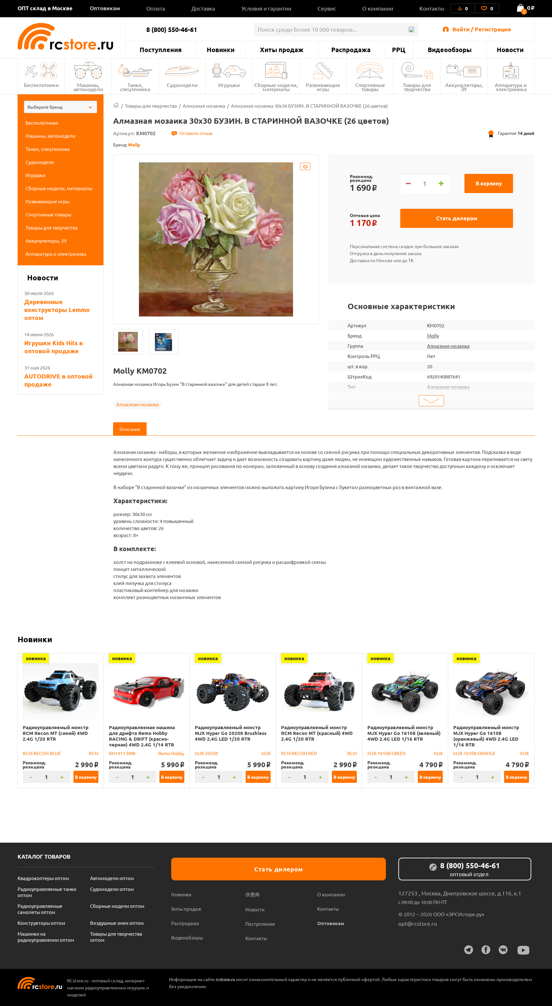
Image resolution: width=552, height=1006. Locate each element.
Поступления (161, 49)
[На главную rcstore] (71, 36)
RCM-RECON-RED (299, 753)
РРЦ (398, 49)
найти (411, 29)
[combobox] (60, 107)
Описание (129, 429)
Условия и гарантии (266, 8)
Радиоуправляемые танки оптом (47, 892)
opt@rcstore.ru (417, 923)
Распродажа (351, 49)
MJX (266, 753)
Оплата (155, 8)
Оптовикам (105, 8)
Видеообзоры (449, 49)
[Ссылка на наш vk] (503, 949)
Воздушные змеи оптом (117, 923)
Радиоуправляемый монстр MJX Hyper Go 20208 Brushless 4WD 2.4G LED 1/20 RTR (230, 733)
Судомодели (182, 85)
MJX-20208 (206, 753)
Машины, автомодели (88, 87)
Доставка (203, 8)
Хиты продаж (281, 49)
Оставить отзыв (196, 133)
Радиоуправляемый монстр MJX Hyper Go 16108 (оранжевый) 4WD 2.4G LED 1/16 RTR (486, 735)
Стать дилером (456, 218)
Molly (433, 335)
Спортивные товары (370, 87)
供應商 (252, 894)
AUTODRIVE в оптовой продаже (58, 380)
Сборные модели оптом (117, 906)
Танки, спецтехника (135, 87)
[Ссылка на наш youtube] (523, 950)
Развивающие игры (323, 87)
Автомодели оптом (112, 878)
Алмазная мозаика (137, 404)
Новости (510, 49)
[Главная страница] (116, 106)
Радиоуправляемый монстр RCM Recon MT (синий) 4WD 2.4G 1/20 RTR (55, 733)
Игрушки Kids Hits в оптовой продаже (53, 347)
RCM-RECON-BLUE (42, 753)
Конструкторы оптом (41, 923)
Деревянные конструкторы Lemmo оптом (57, 310)
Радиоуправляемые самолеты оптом (40, 909)
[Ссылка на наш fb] (485, 949)
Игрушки (229, 85)
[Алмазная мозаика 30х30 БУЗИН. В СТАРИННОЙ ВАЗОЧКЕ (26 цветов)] (128, 342)
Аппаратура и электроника (511, 87)
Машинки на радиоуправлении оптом (46, 937)
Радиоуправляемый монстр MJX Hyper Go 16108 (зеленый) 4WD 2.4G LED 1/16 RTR (404, 733)
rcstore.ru (226, 979)
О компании (377, 8)
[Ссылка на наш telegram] (468, 949)
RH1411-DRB (122, 753)
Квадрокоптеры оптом (43, 878)
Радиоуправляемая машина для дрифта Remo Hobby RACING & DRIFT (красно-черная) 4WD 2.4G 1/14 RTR (142, 735)
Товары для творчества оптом (116, 937)
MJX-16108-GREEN (386, 753)
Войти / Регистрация (481, 29)
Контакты (431, 8)
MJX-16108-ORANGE (474, 753)
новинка (36, 658)
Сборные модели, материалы (276, 87)
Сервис (327, 8)
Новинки (220, 49)
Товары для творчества (417, 87)
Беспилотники (41, 85)
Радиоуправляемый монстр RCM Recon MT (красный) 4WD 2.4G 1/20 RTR (317, 733)
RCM (93, 753)
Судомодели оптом (112, 889)
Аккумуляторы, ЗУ (464, 87)
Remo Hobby (171, 753)
